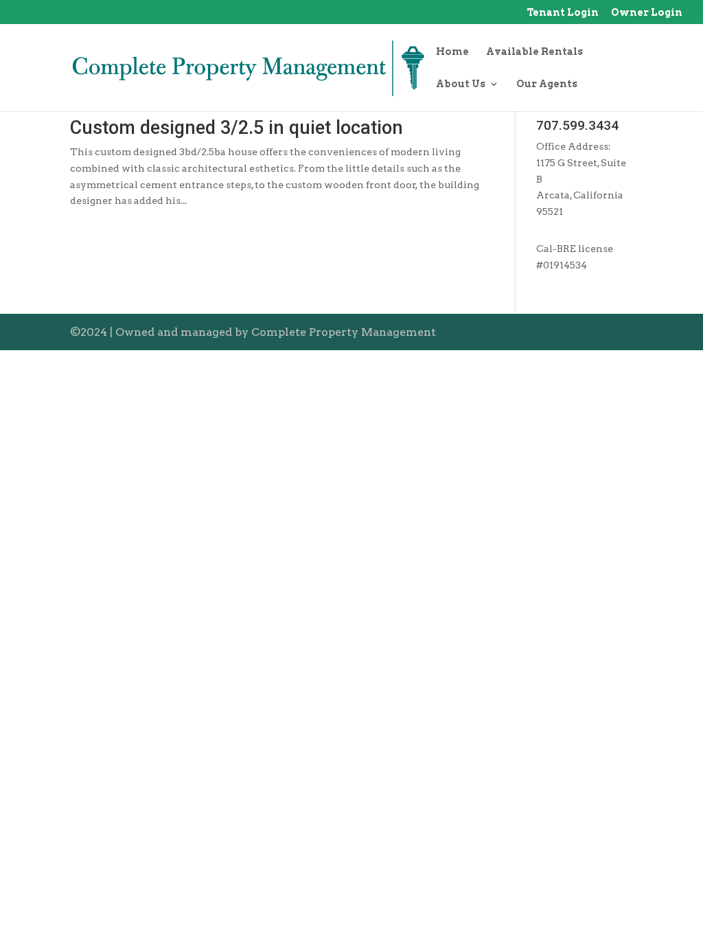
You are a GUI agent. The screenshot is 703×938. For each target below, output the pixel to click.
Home (452, 52)
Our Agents (546, 84)
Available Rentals (534, 52)
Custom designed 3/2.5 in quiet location (236, 128)
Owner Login (646, 13)
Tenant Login (563, 13)
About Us (460, 84)
